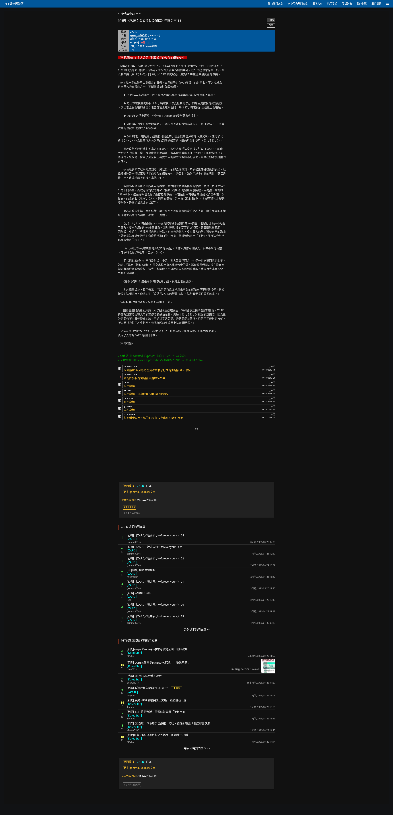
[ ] (132, 539)
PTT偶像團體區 (126, 13)
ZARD (139, 13)
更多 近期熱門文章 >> (196, 629)
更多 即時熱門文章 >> (196, 748)
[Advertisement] (196, 452)
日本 (137, 485)
